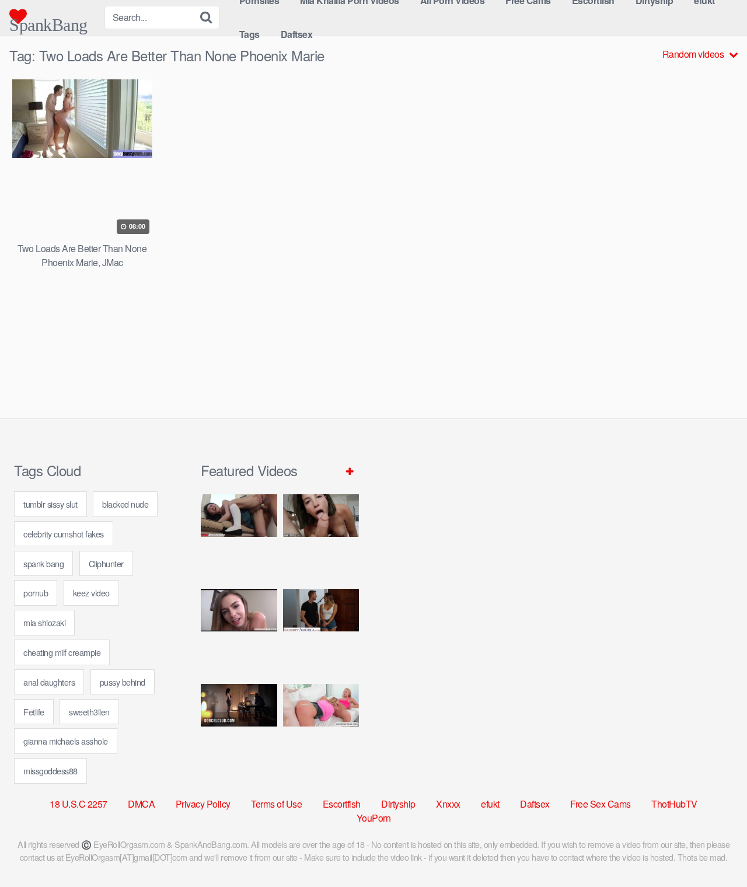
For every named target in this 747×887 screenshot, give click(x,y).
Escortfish (342, 804)
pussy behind (122, 682)
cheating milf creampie (61, 652)
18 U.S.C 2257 (78, 804)
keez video (91, 592)
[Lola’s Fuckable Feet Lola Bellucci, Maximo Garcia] (239, 727)
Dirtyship (398, 804)
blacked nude (125, 504)
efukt (490, 804)
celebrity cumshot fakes (63, 534)
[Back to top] (715, 850)
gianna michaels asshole (65, 741)
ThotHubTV (674, 804)
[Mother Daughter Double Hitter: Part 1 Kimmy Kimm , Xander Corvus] (239, 537)
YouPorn (374, 818)
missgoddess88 (50, 770)
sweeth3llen (89, 712)
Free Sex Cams (600, 804)
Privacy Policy (203, 804)
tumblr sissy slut (50, 504)
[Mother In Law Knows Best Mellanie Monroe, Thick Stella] (321, 727)
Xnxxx (448, 804)
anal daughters (49, 682)
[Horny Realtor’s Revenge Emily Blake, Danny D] (239, 632)
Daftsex (297, 34)
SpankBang (48, 20)
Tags (249, 34)
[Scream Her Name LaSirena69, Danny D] (321, 537)
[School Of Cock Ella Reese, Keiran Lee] (321, 632)
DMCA (141, 804)
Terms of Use (276, 804)
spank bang (43, 563)
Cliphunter (106, 563)
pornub (35, 592)
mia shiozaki (44, 622)
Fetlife (33, 712)
